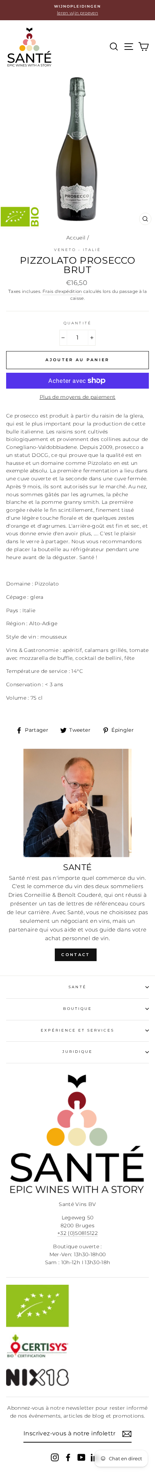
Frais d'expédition (62, 291)
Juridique (77, 1051)
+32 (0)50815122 (77, 1233)
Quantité (77, 323)
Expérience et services (77, 1030)
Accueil (75, 238)
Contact (75, 954)
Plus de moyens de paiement (78, 397)
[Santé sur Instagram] (55, 1457)
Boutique (77, 1008)
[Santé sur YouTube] (81, 1457)
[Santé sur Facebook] (68, 1457)
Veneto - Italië (77, 249)
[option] (77, 10)
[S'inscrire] (127, 1434)
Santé (77, 987)
